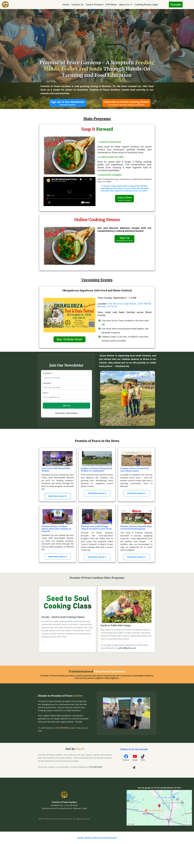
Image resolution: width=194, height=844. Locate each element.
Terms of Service (72, 413)
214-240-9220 (62, 728)
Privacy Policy (60, 413)
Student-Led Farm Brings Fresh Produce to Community (96, 469)
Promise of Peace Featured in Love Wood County (134, 469)
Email (45, 393)
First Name (47, 373)
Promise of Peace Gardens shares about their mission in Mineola (56, 528)
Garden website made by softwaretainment (97, 838)
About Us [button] (124, 4)
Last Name (47, 383)
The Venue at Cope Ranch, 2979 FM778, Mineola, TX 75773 (124, 305)
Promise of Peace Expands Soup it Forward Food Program (136, 527)
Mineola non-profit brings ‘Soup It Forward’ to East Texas (96, 527)
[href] (159, 807)
